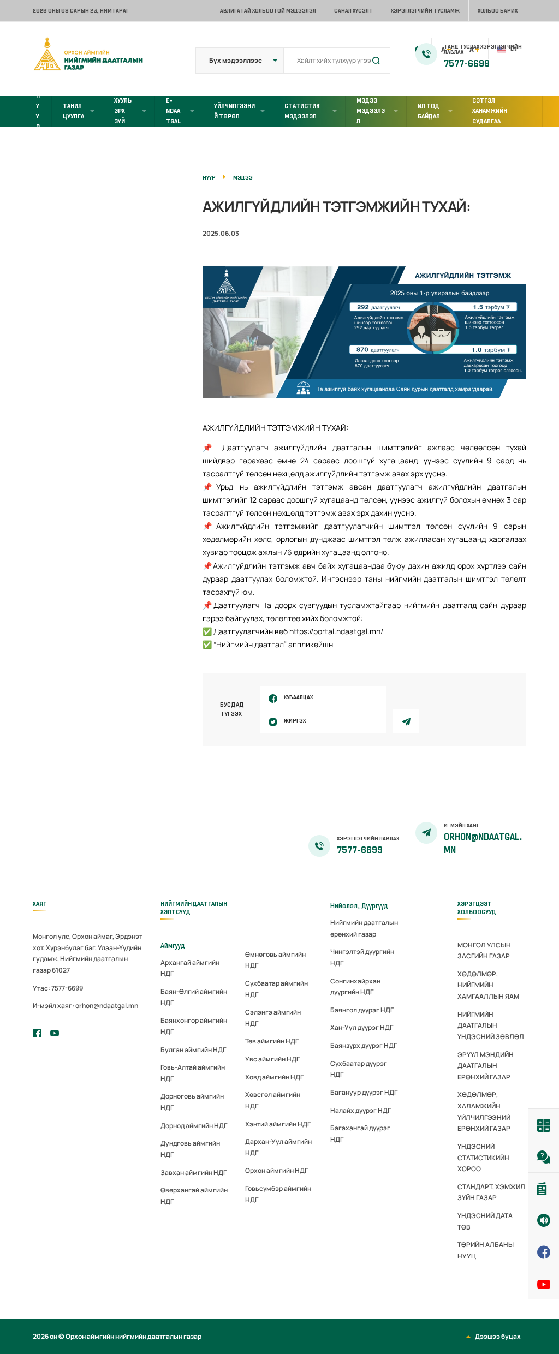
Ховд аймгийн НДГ (274, 1077)
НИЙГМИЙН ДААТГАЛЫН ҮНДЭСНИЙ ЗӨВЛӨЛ (490, 1025)
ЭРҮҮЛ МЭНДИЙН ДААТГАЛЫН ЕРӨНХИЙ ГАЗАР (485, 1066)
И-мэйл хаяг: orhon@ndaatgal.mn (85, 1005)
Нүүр (38, 111)
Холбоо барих (498, 10)
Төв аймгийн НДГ (272, 1041)
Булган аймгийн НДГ (193, 1049)
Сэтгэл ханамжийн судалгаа (489, 111)
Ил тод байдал (429, 111)
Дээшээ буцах (498, 1336)
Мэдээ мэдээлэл (370, 111)
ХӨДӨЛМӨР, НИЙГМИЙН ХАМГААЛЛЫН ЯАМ (488, 985)
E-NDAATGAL (173, 111)
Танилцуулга (73, 111)
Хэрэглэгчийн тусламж (425, 10)
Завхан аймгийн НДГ (193, 1172)
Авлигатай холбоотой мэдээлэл (268, 10)
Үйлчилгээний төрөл (234, 111)
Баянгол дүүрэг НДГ (362, 1010)
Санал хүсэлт (353, 10)
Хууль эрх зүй (123, 111)
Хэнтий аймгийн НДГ (278, 1124)
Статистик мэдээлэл (302, 111)
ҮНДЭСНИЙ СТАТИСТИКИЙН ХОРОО (483, 1157)
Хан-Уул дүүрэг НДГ (361, 1027)
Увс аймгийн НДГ (272, 1059)
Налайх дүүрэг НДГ (360, 1110)
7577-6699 (467, 63)
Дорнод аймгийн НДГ (193, 1125)
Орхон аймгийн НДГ (276, 1170)
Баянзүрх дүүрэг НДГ (363, 1045)
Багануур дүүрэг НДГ (363, 1092)
